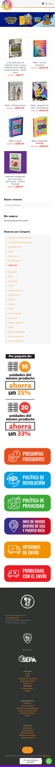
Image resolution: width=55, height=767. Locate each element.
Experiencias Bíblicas (16, 332)
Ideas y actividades (16, 336)
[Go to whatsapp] (49, 761)
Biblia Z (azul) (15, 141)
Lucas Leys (12, 318)
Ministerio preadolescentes (27, 708)
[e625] (7, 3)
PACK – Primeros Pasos (15, 105)
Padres (27, 715)
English (11, 327)
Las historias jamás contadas (20, 238)
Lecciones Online (15, 247)
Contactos (27, 683)
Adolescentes (13, 295)
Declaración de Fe (27, 681)
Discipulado (13, 281)
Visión (27, 674)
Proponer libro (27, 688)
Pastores (12, 304)
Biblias (11, 277)
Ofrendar (27, 686)
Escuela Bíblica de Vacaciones (20, 242)
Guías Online (13, 256)
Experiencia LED (27, 733)
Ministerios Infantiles (27, 735)
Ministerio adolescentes (27, 711)
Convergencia (27, 730)
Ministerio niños (27, 706)
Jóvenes (11, 300)
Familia (11, 309)
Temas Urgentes (14, 313)
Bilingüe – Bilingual (15, 323)
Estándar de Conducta (27, 679)
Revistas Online (14, 261)
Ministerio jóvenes (27, 713)
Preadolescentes (15, 290)
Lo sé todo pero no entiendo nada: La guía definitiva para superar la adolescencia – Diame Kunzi (15, 67)
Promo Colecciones (16, 341)
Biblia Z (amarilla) (40, 141)
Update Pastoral (27, 738)
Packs (10, 252)
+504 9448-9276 (12, 618)
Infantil (11, 286)
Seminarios (27, 728)
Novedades (13, 272)
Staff (27, 676)
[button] (27, 19)
